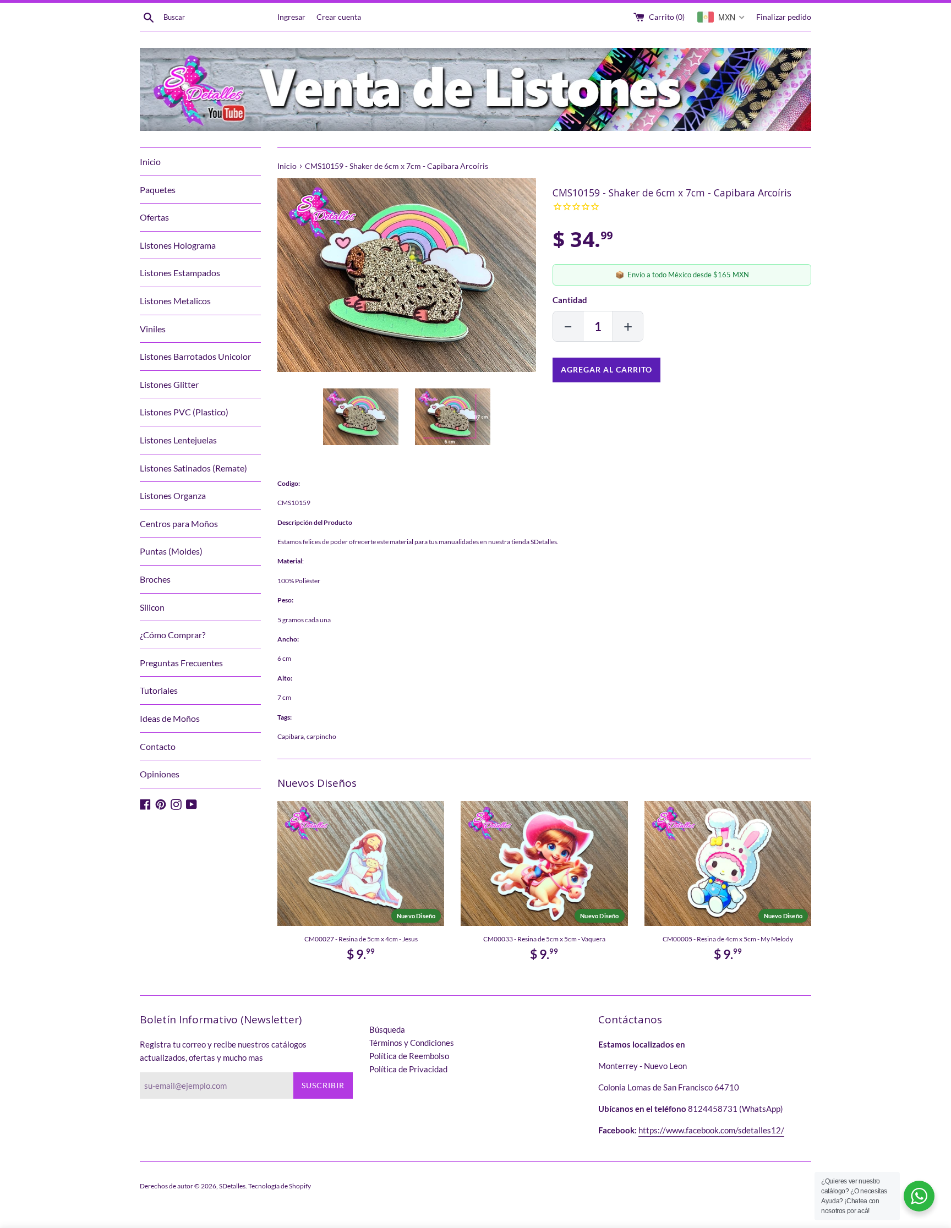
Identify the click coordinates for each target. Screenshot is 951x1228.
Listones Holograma (178, 245)
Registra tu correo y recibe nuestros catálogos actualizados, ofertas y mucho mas (223, 1050)
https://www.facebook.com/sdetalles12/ (711, 1130)
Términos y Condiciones (411, 1043)
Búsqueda (387, 1029)
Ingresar (291, 17)
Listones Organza (173, 495)
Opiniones (159, 774)
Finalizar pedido (783, 17)
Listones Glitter (169, 384)
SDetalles (232, 1186)
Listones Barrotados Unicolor (195, 356)
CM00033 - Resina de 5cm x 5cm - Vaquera (544, 939)
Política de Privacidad (408, 1069)
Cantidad (570, 300)
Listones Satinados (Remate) (193, 468)
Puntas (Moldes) (171, 551)
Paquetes (158, 189)
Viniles (153, 329)
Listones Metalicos (175, 300)
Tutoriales (159, 690)
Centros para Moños (179, 523)
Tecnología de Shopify (279, 1186)
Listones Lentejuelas (178, 440)
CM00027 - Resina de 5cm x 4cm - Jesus (361, 939)
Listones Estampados (180, 272)
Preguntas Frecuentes (181, 662)
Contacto (158, 746)
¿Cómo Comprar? (172, 634)
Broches (155, 579)
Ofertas (154, 217)
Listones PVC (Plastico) (184, 412)
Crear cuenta (338, 17)
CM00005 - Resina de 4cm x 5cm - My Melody (728, 939)
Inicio (150, 161)
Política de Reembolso (409, 1056)
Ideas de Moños (170, 718)
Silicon (152, 607)
